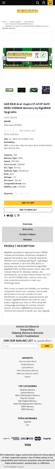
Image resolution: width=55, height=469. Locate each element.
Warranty (28, 229)
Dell (27, 425)
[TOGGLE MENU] (3, 3)
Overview (27, 224)
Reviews (27, 239)
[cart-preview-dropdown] (49, 2)
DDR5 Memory (27, 409)
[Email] (8, 215)
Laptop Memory (28, 368)
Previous (4, 58)
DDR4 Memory (27, 406)
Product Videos (27, 234)
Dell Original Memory (27, 401)
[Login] (44, 3)
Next (51, 58)
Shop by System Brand (27, 361)
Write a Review (11, 134)
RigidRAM (27, 422)
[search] (38, 3)
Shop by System (15, 22)
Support (27, 377)
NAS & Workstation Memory (27, 371)
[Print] (11, 215)
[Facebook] (4, 215)
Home (4, 22)
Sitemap (21, 467)
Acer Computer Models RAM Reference (19, 24)
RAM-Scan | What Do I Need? (27, 374)
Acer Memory (29, 22)
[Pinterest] (18, 215)
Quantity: (8, 193)
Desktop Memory (27, 364)
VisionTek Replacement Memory (27, 404)
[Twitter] (15, 215)
